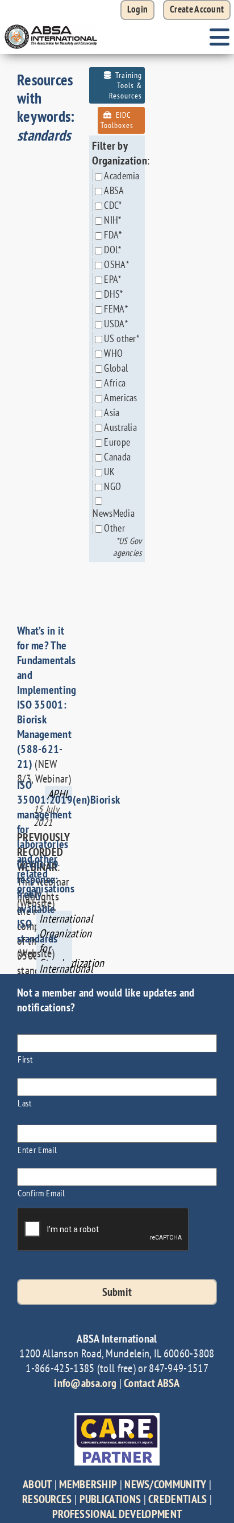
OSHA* (116, 264)
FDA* (113, 234)
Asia (111, 412)
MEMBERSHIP (88, 1484)
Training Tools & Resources (125, 85)
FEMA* (116, 308)
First (25, 1059)
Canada (117, 456)
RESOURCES (47, 1499)
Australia (120, 427)
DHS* (113, 294)
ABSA (114, 190)
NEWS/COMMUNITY (165, 1484)
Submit (117, 1292)
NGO (112, 486)
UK (109, 471)
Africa (115, 382)
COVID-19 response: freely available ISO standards (37, 901)
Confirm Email (41, 1193)
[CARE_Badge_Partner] (117, 1418)
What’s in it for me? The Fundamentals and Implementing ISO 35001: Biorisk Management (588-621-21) (47, 697)
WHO (113, 353)
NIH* (112, 220)
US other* (121, 338)
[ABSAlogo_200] (51, 25)
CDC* (113, 205)
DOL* (112, 249)
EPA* (112, 279)
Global (116, 367)
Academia (121, 175)
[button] (197, 10)
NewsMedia (114, 513)
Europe (117, 441)
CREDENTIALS (177, 1499)
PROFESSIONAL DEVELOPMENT (117, 1513)
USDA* (116, 323)
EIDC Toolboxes (117, 120)
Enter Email (37, 1149)
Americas (120, 397)
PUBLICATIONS (110, 1499)
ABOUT (37, 1484)
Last (25, 1103)
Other (114, 527)
